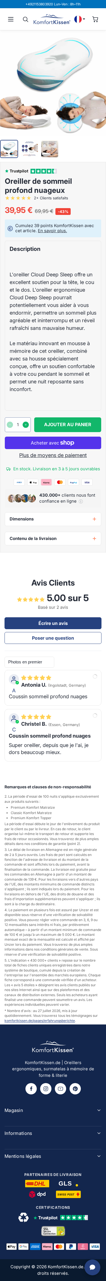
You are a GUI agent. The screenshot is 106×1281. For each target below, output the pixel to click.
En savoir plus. (52, 230)
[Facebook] (31, 1088)
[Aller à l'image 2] (29, 149)
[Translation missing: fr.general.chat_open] (92, 1267)
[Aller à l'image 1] (9, 149)
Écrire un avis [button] (53, 623)
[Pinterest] (75, 1088)
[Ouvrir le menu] (11, 19)
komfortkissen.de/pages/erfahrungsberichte (40, 1021)
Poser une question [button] (53, 638)
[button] (81, 501)
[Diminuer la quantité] (10, 425)
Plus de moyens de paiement (53, 455)
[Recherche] (25, 19)
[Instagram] (45, 1088)
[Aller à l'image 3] (50, 149)
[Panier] (95, 19)
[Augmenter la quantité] (26, 425)
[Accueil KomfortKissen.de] (52, 19)
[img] (36, 678)
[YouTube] (60, 1088)
